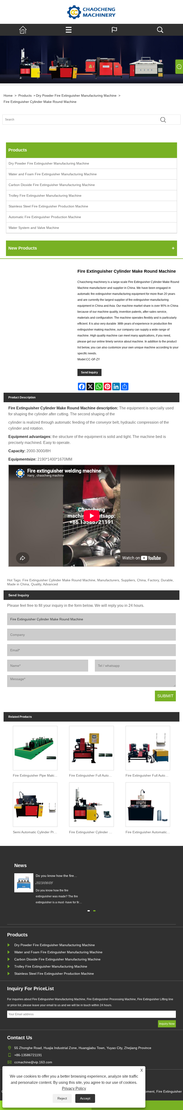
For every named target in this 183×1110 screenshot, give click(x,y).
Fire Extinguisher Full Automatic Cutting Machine (92, 775)
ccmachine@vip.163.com (33, 1062)
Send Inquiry (89, 372)
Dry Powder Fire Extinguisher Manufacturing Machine (76, 95)
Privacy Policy (74, 1088)
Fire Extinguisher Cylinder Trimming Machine (92, 832)
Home (8, 95)
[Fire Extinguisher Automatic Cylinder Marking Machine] (148, 804)
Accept (85, 1098)
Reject (62, 1098)
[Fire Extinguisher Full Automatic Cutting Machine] (91, 747)
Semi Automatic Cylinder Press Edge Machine (36, 832)
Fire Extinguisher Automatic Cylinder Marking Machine (149, 832)
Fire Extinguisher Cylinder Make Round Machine (40, 102)
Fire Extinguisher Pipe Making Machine (36, 775)
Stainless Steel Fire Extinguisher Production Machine (48, 206)
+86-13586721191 (28, 1055)
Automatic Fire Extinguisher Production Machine (45, 217)
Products (25, 95)
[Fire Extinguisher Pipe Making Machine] (35, 747)
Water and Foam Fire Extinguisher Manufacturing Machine (53, 174)
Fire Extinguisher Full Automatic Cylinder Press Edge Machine (149, 775)
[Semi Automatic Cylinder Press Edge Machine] (35, 804)
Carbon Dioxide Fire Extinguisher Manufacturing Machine (52, 185)
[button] (89, 910)
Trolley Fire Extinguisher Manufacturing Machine (45, 195)
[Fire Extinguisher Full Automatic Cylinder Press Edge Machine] (148, 747)
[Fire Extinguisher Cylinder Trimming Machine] (91, 804)
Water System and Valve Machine (34, 228)
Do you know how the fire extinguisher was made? (55, 876)
